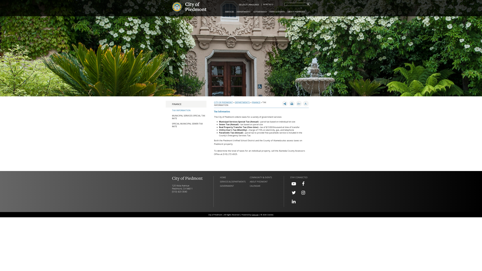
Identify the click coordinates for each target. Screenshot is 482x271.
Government (260, 12)
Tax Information (181, 110)
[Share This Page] (285, 104)
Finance (176, 104)
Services (229, 12)
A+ (298, 104)
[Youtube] (293, 183)
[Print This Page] (292, 104)
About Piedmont (296, 12)
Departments (243, 12)
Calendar (255, 186)
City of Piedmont (223, 102)
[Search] (308, 4)
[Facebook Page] (303, 183)
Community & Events (261, 177)
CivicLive (255, 215)
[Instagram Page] (303, 192)
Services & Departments (233, 181)
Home (223, 177)
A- (305, 103)
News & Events (277, 12)
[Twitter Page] (293, 192)
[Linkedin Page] (293, 201)
